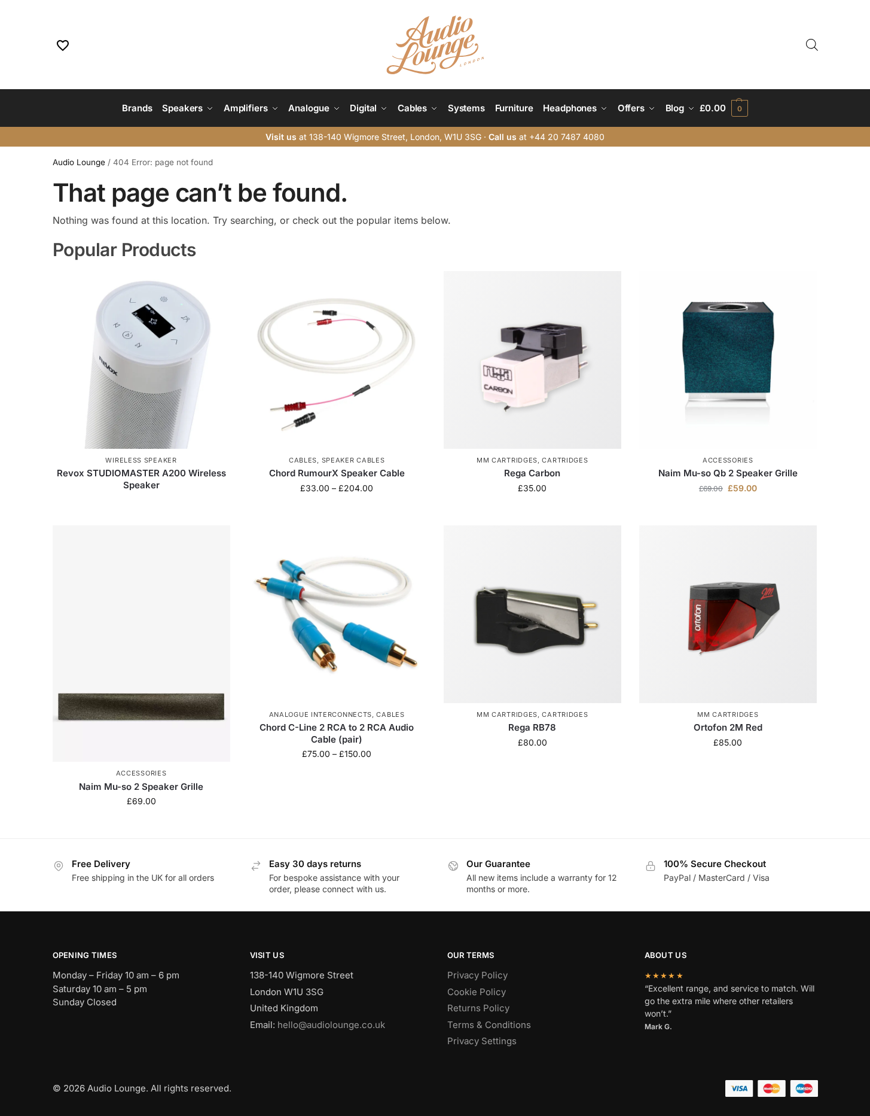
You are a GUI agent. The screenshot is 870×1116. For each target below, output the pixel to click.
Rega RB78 (532, 727)
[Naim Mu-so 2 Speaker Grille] (141, 643)
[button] (723, 108)
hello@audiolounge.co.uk (331, 1024)
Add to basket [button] (727, 513)
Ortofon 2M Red (728, 727)
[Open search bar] (812, 44)
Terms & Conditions (489, 1024)
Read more (141, 505)
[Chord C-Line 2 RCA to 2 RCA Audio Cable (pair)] (337, 614)
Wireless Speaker (140, 460)
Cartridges (565, 460)
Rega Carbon (532, 473)
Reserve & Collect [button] (532, 513)
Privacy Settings (482, 1041)
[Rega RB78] (532, 614)
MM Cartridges (507, 460)
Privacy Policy (477, 975)
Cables (303, 460)
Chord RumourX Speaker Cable (337, 473)
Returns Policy (478, 1008)
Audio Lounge (79, 162)
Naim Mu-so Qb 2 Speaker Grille (728, 473)
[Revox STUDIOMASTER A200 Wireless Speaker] (141, 360)
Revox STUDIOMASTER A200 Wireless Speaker (141, 479)
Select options (337, 513)
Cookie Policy (476, 992)
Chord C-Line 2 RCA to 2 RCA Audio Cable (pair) (337, 733)
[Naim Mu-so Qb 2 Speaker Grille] (728, 360)
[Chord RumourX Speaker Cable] (337, 360)
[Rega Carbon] (532, 360)
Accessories (728, 460)
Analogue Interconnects (320, 714)
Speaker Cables (353, 460)
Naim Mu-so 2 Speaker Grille (141, 786)
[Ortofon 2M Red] (728, 614)
